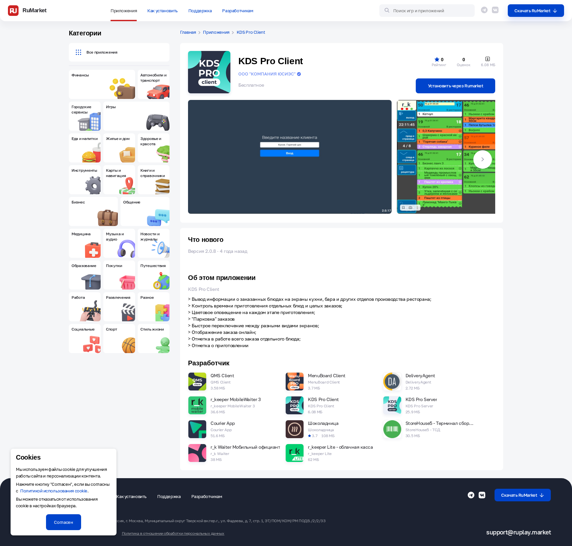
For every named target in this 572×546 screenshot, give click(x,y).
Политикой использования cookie (53, 490)
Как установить (162, 10)
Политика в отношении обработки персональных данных (173, 533)
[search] (427, 10)
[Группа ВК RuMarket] (495, 10)
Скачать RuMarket (532, 10)
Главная (188, 32)
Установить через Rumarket (455, 85)
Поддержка (200, 10)
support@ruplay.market (518, 532)
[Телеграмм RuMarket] (484, 10)
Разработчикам (237, 10)
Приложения (124, 10)
